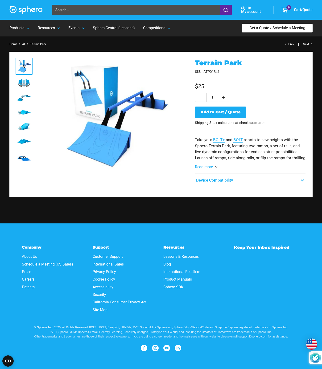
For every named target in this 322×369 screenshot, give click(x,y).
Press (26, 272)
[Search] (226, 10)
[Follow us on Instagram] (155, 348)
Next (306, 44)
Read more (204, 167)
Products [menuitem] (16, 28)
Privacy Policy (104, 272)
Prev (291, 44)
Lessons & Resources (181, 256)
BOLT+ (219, 139)
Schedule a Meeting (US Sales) (47, 264)
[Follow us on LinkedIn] (178, 348)
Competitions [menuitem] (154, 28)
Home (13, 44)
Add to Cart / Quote (220, 112)
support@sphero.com (252, 336)
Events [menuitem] (73, 28)
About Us (29, 256)
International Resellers (181, 272)
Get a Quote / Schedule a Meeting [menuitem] (277, 28)
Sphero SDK (173, 287)
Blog (167, 264)
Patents (28, 287)
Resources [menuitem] (46, 28)
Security (99, 294)
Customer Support (108, 256)
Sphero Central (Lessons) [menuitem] (114, 28)
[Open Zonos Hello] (311, 344)
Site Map (100, 310)
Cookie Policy (104, 279)
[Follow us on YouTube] (166, 348)
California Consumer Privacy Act (119, 302)
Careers (28, 279)
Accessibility (103, 287)
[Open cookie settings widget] (8, 361)
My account (251, 11)
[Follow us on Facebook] (144, 348)
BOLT (238, 139)
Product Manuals (177, 279)
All (23, 44)
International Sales (108, 264)
